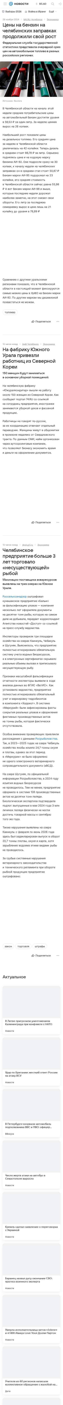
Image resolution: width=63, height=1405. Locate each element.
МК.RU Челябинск (33, 19)
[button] (31, 79)
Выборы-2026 (13, 11)
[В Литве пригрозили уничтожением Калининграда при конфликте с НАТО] (31, 1010)
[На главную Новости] (20, 4)
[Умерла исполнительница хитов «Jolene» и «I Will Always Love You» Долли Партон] (31, 1319)
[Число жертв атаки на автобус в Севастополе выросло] (31, 1164)
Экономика (52, 19)
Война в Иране (37, 11)
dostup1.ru (27, 545)
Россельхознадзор (15, 596)
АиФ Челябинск (30, 344)
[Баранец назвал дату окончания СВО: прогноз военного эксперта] (31, 1267)
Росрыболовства (46, 738)
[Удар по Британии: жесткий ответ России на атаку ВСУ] (31, 1061)
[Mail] (11, 4)
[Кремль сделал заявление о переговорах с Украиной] (31, 1216)
